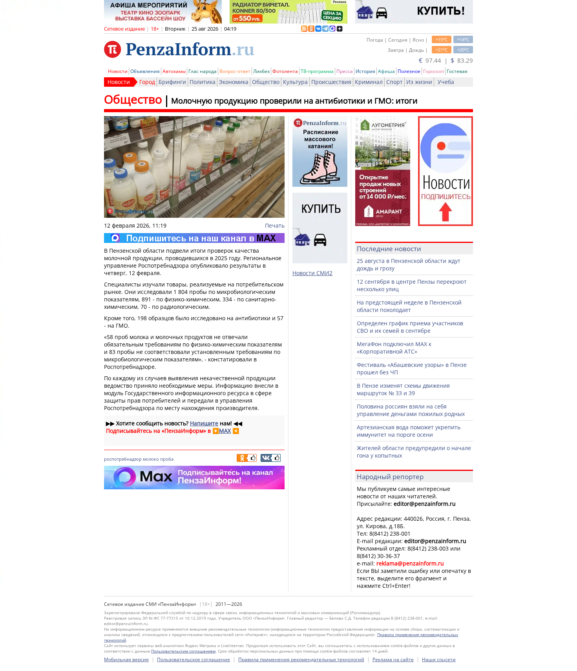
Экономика (233, 82)
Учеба (446, 82)
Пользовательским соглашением (183, 651)
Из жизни (419, 82)
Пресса (344, 71)
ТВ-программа (317, 71)
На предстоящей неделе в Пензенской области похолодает (409, 306)
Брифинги (172, 82)
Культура (295, 82)
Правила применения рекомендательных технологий (301, 659)
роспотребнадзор (123, 459)
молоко (151, 459)
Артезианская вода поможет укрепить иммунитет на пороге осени (408, 430)
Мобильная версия (126, 659)
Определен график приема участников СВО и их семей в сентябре (410, 326)
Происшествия (331, 82)
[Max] (194, 238)
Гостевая (457, 71)
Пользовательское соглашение (193, 659)
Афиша (386, 71)
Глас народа (202, 71)
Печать (275, 225)
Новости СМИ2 (312, 273)
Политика (202, 82)
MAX (225, 430)
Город (147, 82)
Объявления (145, 71)
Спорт (394, 82)
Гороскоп (433, 71)
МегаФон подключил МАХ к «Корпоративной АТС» (394, 347)
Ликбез (261, 71)
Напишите (204, 423)
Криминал (369, 82)
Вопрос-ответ (234, 71)
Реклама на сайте (393, 659)
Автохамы (174, 71)
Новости (118, 71)
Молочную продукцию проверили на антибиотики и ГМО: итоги (294, 100)
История (365, 71)
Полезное (409, 71)
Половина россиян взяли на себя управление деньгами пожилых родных (411, 410)
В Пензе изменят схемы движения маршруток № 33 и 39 (403, 389)
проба (166, 459)
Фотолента (285, 71)
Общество (265, 82)
